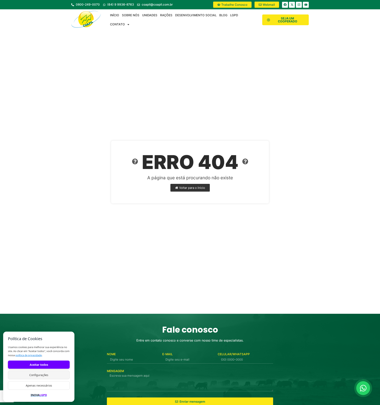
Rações (166, 15)
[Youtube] (306, 5)
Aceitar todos (39, 365)
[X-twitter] (292, 5)
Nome (111, 354)
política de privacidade (28, 355)
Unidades (149, 15)
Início (114, 15)
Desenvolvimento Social (196, 15)
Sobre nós (130, 15)
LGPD (234, 15)
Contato (117, 24)
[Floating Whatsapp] (363, 388)
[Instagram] (299, 5)
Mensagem (115, 370)
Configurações (38, 375)
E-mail (167, 354)
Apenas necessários (39, 385)
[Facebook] (285, 5)
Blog (223, 15)
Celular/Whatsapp (234, 354)
